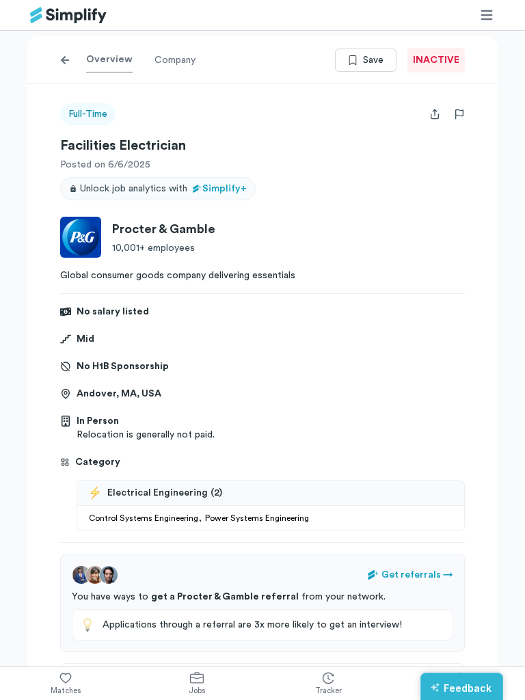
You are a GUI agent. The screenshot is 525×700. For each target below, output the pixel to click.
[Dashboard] (68, 15)
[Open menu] (487, 15)
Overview (109, 59)
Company (175, 60)
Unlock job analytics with (163, 188)
